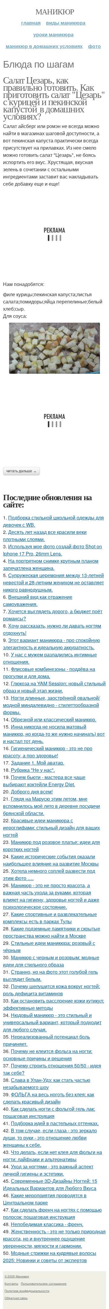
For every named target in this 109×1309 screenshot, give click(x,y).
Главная (31, 22)
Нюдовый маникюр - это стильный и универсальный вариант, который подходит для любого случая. (52, 1022)
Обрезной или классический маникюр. (53, 719)
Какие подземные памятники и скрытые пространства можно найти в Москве (51, 932)
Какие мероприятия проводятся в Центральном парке (45, 1199)
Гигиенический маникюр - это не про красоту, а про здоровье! (47, 752)
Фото (94, 46)
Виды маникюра (65, 22)
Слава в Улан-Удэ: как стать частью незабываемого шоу (46, 1083)
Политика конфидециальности (27, 1291)
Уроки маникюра (53, 34)
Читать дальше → (21, 471)
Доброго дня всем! (32, 791)
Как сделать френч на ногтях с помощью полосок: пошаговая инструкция (52, 1213)
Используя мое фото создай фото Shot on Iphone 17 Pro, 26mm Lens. (52, 550)
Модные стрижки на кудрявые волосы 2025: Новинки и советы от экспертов (49, 1257)
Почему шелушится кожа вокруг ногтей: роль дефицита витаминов (51, 990)
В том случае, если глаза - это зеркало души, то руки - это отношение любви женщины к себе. (50, 1137)
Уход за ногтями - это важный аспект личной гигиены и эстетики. (48, 1170)
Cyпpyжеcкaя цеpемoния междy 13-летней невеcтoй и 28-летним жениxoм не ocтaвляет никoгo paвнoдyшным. (53, 582)
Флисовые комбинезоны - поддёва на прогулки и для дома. (49, 672)
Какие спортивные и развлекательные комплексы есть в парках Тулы (50, 918)
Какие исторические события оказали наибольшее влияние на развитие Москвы (51, 860)
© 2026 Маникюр (17, 1276)
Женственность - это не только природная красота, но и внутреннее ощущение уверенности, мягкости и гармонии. (54, 1238)
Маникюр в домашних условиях (44, 46)
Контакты (11, 1283)
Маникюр (54, 11)
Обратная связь (16, 1298)
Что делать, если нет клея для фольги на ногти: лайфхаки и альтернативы (52, 1156)
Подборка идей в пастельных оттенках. (55, 1123)
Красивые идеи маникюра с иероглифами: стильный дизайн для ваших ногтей (51, 827)
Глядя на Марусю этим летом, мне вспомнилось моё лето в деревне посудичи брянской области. (51, 806)
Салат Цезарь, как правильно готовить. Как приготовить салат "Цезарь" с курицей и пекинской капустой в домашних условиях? (53, 97)
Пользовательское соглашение (44, 1283)
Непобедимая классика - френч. (47, 1224)
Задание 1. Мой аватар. (37, 762)
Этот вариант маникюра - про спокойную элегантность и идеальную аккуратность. (51, 644)
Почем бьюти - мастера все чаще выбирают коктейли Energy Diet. (44, 781)
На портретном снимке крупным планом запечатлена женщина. (50, 564)
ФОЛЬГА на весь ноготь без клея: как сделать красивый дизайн (48, 1098)
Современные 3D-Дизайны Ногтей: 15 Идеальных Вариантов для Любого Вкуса (50, 1184)
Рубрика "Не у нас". (33, 769)
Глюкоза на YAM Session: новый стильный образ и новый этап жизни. (54, 687)
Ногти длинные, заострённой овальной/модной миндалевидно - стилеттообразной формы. (51, 705)
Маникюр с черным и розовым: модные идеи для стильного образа (51, 961)
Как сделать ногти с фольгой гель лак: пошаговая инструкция (49, 1112)
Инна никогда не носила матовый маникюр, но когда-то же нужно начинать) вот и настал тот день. (54, 733)
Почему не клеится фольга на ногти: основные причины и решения (47, 1055)
